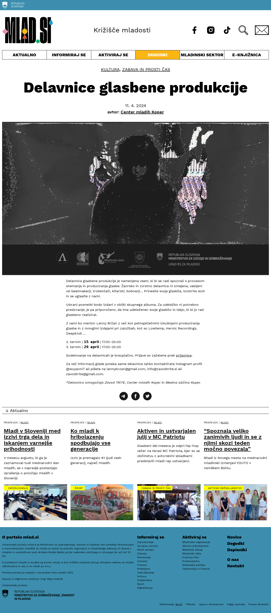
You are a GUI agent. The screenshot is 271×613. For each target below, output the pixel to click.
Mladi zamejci (145, 549)
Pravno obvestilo (259, 604)
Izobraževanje (145, 572)
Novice (234, 537)
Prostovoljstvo (190, 561)
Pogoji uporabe (236, 604)
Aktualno (25, 55)
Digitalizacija (145, 587)
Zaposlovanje (18, 488)
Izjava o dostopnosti (211, 604)
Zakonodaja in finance (196, 568)
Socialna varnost (147, 545)
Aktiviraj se (113, 55)
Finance (142, 564)
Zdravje (142, 553)
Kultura (110, 69)
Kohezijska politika (193, 564)
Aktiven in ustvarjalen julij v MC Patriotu (166, 434)
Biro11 (179, 604)
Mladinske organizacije (196, 542)
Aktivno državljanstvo (225, 488)
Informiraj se (69, 55)
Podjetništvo (144, 580)
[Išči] (243, 30)
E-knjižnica (246, 54)
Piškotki (190, 604)
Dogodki (157, 54)
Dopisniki (237, 549)
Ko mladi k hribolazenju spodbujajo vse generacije (91, 440)
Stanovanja (144, 557)
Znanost (142, 561)
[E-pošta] (262, 30)
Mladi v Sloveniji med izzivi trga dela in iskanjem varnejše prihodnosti (32, 440)
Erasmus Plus (190, 557)
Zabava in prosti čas (146, 69)
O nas (233, 559)
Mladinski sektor (202, 55)
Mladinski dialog (192, 549)
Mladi (25, 422)
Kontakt (235, 565)
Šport (79, 488)
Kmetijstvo (143, 568)
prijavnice (184, 355)
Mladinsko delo (191, 553)
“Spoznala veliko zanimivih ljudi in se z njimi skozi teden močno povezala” (233, 440)
